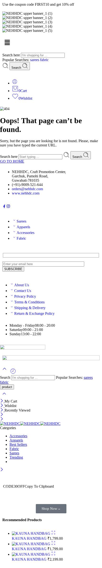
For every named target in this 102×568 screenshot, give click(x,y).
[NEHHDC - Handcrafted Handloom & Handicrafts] (30, 424)
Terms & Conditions (29, 302)
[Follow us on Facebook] (4, 207)
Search (16, 67)
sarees (35, 60)
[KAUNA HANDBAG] (31, 533)
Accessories (25, 233)
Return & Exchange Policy (34, 313)
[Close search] (4, 397)
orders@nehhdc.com (27, 189)
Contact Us (22, 291)
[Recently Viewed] (13, 373)
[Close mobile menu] (2, 419)
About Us (21, 285)
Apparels (23, 227)
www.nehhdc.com (25, 193)
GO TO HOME (12, 161)
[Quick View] (53, 533)
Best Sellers (18, 444)
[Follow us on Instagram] (8, 207)
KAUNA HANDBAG (29, 538)
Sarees (21, 221)
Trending (16, 457)
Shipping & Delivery (30, 308)
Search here (11, 55)
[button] (51, 43)
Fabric (21, 238)
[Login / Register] (15, 83)
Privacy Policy (25, 296)
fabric (44, 60)
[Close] (2, 401)
